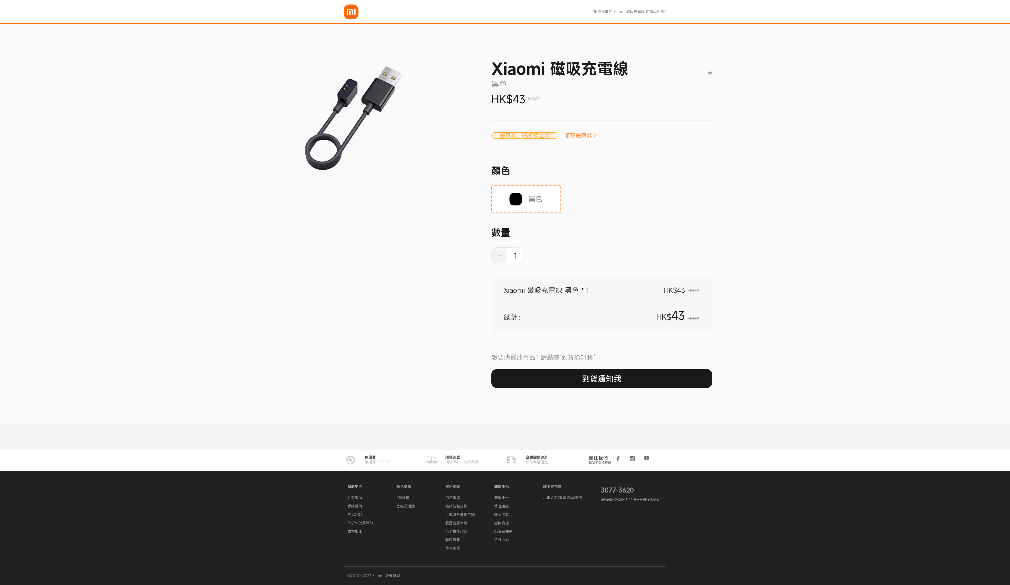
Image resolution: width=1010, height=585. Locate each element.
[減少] (499, 255)
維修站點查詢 (456, 506)
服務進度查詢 (456, 523)
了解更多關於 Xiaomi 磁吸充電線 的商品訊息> (628, 11)
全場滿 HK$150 (377, 459)
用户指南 (452, 497)
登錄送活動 (405, 506)
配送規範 (452, 539)
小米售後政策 (456, 531)
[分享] (710, 69)
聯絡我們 (354, 506)
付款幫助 (354, 497)
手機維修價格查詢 (460, 514)
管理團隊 (501, 506)
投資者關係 (503, 531)
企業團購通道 (537, 459)
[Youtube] (646, 459)
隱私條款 (501, 514)
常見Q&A (355, 514)
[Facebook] (618, 459)
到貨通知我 (602, 379)
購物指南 (354, 531)
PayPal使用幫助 (360, 523)
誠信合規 (501, 523)
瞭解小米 (501, 497)
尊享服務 (452, 548)
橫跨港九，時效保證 (461, 459)
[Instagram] (632, 459)
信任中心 (501, 539)
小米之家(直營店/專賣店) (563, 497)
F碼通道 (403, 497)
